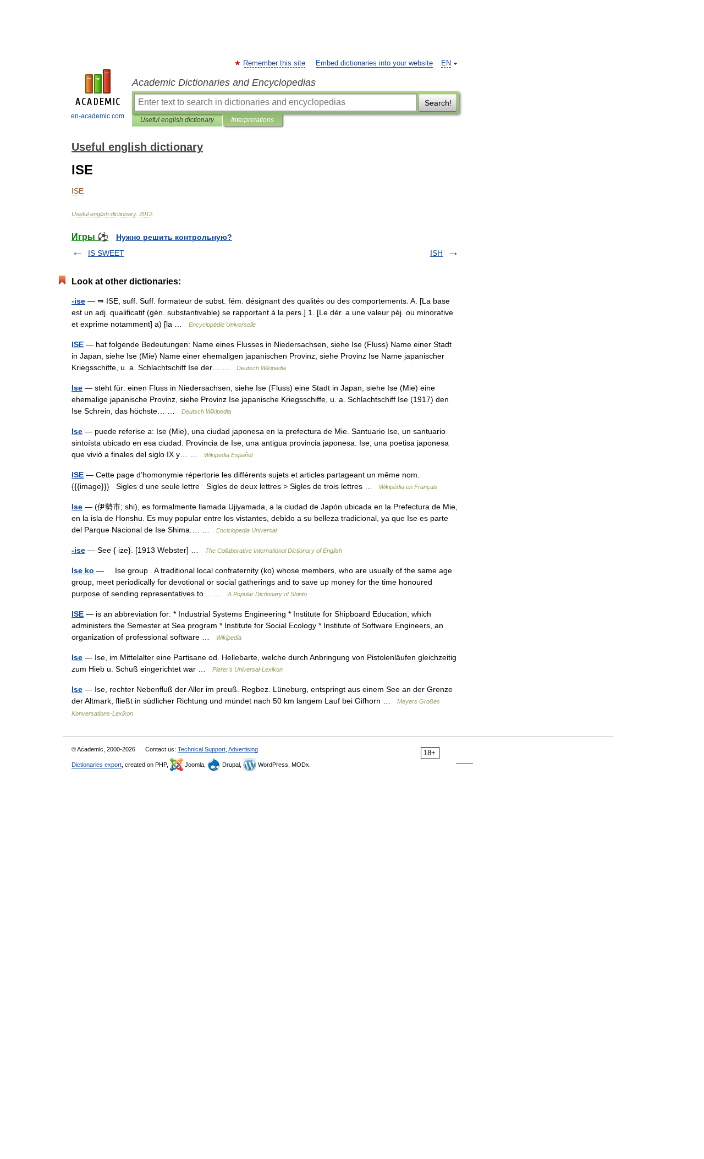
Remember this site (274, 63)
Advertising (243, 749)
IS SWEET (106, 253)
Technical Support (202, 749)
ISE (78, 344)
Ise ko (83, 570)
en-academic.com (97, 116)
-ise (78, 300)
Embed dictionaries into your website (374, 63)
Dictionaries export (97, 764)
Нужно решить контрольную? (174, 237)
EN (446, 63)
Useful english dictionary (177, 120)
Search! (438, 102)
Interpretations (252, 120)
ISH (436, 253)
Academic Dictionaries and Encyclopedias (224, 82)
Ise (77, 387)
